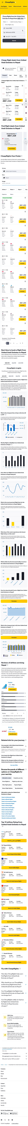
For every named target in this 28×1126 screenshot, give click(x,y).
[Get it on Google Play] (5, 1113)
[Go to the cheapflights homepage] (10, 2)
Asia (6, 1064)
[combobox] (15, 171)
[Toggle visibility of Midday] (12, 655)
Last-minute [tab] (21, 76)
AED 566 (20, 18)
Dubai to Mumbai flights (7, 809)
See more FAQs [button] (14, 765)
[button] (2, 2)
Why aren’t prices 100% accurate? (10, 1059)
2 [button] (10, 343)
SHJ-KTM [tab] (14, 363)
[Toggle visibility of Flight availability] (10, 437)
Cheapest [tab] (4, 75)
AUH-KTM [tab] (20, 363)
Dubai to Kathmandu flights (8, 797)
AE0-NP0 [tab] (4, 376)
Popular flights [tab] (17, 784)
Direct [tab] (15, 75)
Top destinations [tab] (19, 788)
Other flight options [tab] (7, 784)
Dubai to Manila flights (7, 799)
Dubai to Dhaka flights (7, 805)
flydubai (10, 682)
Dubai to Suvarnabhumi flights (9, 801)
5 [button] (20, 343)
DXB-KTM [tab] (7, 363)
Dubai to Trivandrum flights (8, 816)
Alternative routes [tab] (6, 778)
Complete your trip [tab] (18, 778)
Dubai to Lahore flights (7, 811)
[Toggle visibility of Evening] (5, 656)
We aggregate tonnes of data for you (11, 1056)
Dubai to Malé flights (7, 813)
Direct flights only (9, 24)
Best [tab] (10, 75)
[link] (11, 148)
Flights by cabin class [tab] (17, 781)
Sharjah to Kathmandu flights (9, 818)
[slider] (26, 185)
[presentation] (24, 18)
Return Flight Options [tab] (7, 788)
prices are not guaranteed (7, 1049)
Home (2, 1064)
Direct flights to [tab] (6, 781)
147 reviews (11, 686)
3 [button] (13, 343)
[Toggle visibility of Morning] (5, 655)
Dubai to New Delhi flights (8, 807)
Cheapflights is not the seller (9, 1053)
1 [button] (7, 343)
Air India (10, 727)
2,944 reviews (11, 731)
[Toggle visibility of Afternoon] (20, 655)
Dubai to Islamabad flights (8, 803)
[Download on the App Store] (14, 1113)
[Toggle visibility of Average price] (18, 437)
